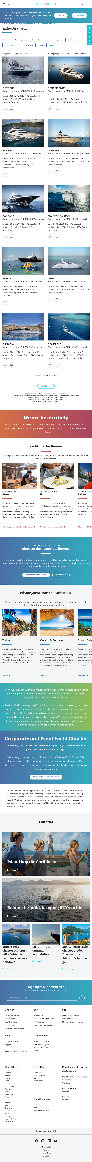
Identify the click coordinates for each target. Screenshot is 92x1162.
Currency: (75, 54)
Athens (7, 1092)
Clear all (52, 45)
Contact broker (90, 35)
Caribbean (66, 1080)
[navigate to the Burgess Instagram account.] (42, 1141)
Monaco (8, 1075)
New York (8, 1078)
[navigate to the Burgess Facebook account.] (36, 1141)
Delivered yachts (11, 1048)
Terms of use (46, 1153)
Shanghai (8, 1108)
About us (37, 1072)
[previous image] (5, 70)
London (8, 1072)
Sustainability (39, 1075)
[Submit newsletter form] (82, 997)
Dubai (7, 1083)
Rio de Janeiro (11, 1111)
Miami (7, 1081)
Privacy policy (46, 1147)
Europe (65, 1097)
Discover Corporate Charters (46, 777)
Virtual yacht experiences (43, 1018)
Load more (46, 386)
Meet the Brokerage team (44, 1025)
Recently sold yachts (70, 1015)
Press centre (38, 1081)
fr (54, 1131)
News (35, 1107)
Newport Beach (11, 1119)
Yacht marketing (69, 1018)
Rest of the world (70, 1088)
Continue (80, 15)
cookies (44, 12)
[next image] (41, 70)
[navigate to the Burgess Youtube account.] (55, 1141)
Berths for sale (39, 1022)
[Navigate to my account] (82, 4)
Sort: (47, 54)
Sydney (8, 1102)
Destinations (10, 1018)
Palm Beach (9, 1122)
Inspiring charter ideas (14, 1022)
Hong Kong (9, 1086)
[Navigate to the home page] (46, 4)
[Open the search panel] (8, 4)
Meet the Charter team (36, 574)
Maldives (65, 1091)
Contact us (61, 574)
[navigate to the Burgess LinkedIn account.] (49, 1141)
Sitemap (46, 1150)
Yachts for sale (39, 1015)
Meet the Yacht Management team (45, 1049)
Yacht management (41, 1041)
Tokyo (7, 1100)
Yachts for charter (12, 1015)
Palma (7, 1089)
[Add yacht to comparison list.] (11, 108)
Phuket (7, 1097)
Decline (61, 15)
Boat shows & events (41, 1110)
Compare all (23, 54)
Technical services (12, 1041)
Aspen (7, 1113)
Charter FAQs (10, 1025)
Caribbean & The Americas (74, 1077)
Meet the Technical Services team (16, 1052)
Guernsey (8, 1116)
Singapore (9, 1094)
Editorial (36, 1105)
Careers (36, 1078)
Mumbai (8, 1105)
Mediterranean (68, 1100)
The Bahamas (67, 1083)
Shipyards (9, 1044)
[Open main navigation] (3, 4)
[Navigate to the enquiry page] (88, 4)
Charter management (42, 1044)
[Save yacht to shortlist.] (5, 108)
